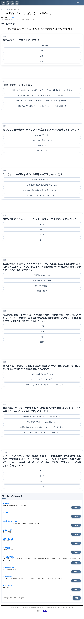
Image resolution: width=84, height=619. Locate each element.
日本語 (38, 611)
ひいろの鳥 (11, 17)
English (45, 611)
